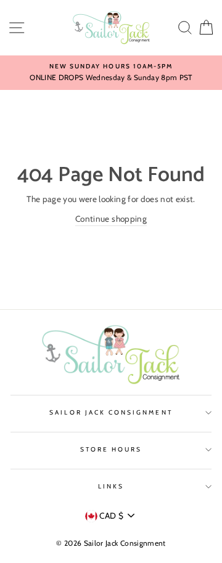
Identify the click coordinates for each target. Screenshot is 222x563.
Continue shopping (111, 219)
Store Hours (111, 449)
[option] (111, 73)
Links (111, 486)
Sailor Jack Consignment (110, 412)
